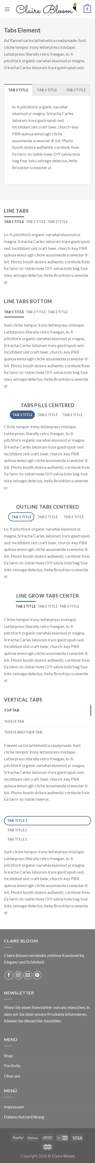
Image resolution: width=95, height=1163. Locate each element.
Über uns (12, 1075)
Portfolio (12, 1065)
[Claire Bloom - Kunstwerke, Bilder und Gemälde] (47, 9)
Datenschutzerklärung (24, 1116)
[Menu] (7, 9)
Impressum (14, 1106)
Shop (8, 1055)
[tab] (18, 89)
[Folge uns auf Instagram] (18, 975)
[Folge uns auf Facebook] (8, 975)
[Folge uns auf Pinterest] (37, 975)
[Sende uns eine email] (27, 975)
